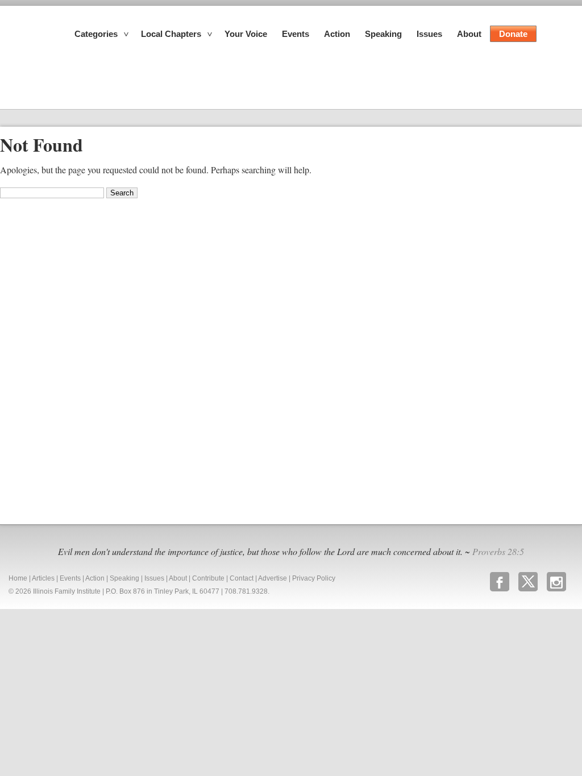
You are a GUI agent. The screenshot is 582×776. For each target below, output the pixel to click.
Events (295, 34)
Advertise (272, 578)
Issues (429, 34)
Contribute (208, 578)
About (469, 34)
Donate (513, 34)
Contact (241, 578)
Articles (43, 578)
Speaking (383, 34)
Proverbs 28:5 (498, 551)
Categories (96, 34)
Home (18, 578)
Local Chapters (171, 34)
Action (337, 34)
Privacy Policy (313, 578)
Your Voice (246, 34)
